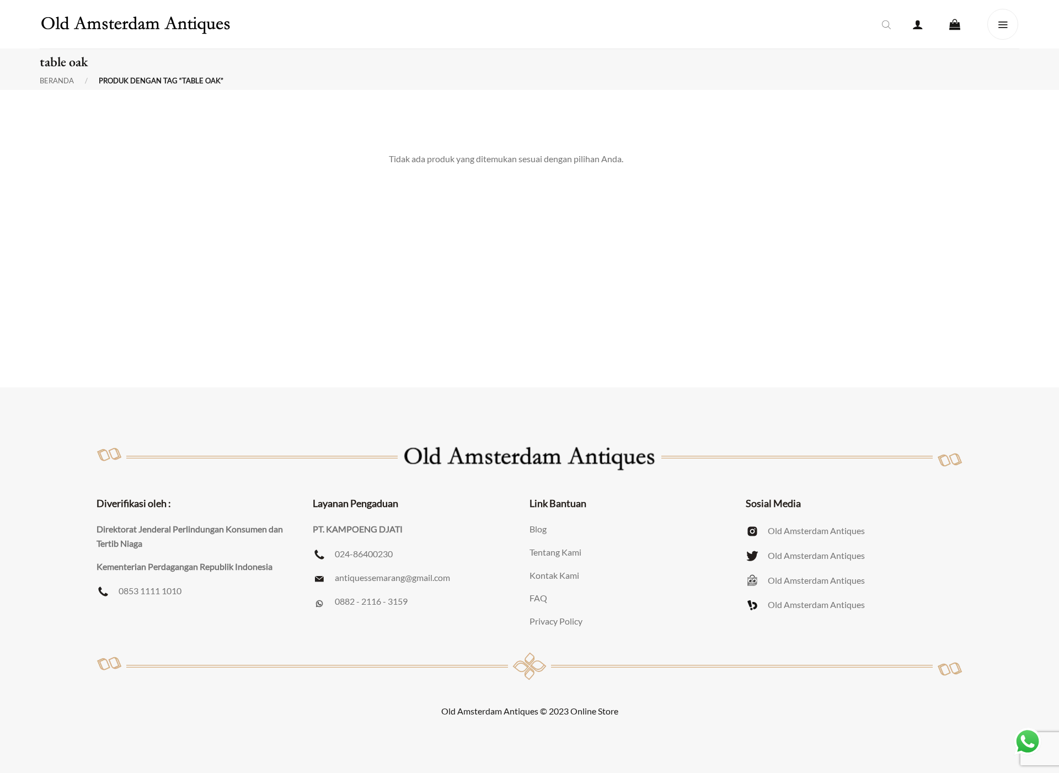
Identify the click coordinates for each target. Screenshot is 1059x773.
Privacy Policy (556, 621)
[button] (918, 24)
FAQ (538, 598)
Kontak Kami (554, 575)
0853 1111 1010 (150, 590)
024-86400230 (364, 553)
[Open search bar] (886, 24)
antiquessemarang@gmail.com (392, 577)
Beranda (57, 81)
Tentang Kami (555, 552)
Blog (538, 529)
